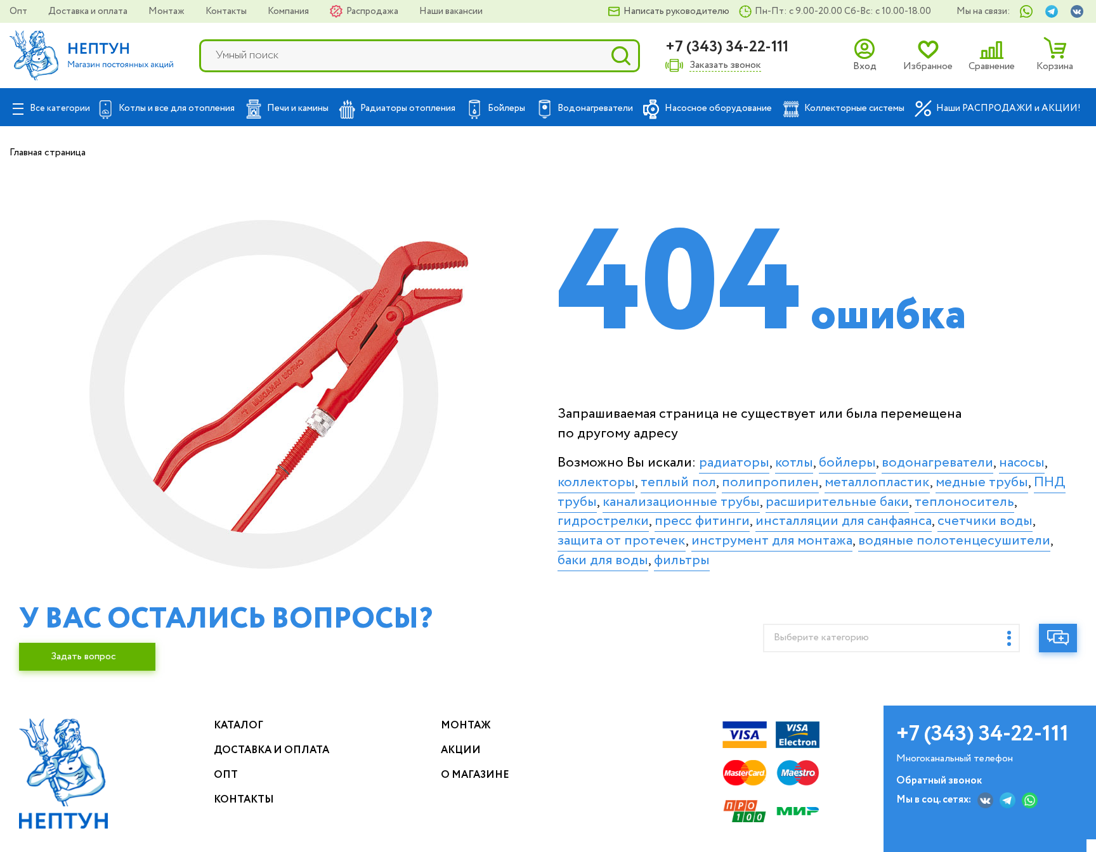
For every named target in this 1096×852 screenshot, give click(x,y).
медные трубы (982, 482)
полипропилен (770, 482)
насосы (1022, 463)
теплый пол (678, 482)
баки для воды (603, 560)
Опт (19, 11)
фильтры (682, 560)
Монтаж (167, 11)
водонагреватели (937, 463)
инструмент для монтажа (771, 541)
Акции (461, 750)
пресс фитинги (702, 521)
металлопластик (877, 482)
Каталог (238, 725)
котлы (794, 463)
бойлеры (847, 463)
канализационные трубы (681, 502)
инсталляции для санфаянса (843, 521)
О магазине (475, 775)
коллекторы (596, 482)
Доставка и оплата (88, 11)
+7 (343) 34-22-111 (726, 47)
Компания (289, 11)
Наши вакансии (451, 11)
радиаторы (734, 463)
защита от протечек (622, 541)
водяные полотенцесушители (954, 541)
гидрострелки (603, 521)
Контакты (227, 11)
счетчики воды (985, 521)
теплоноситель (964, 502)
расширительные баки (837, 502)
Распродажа (373, 11)
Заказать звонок (725, 66)
